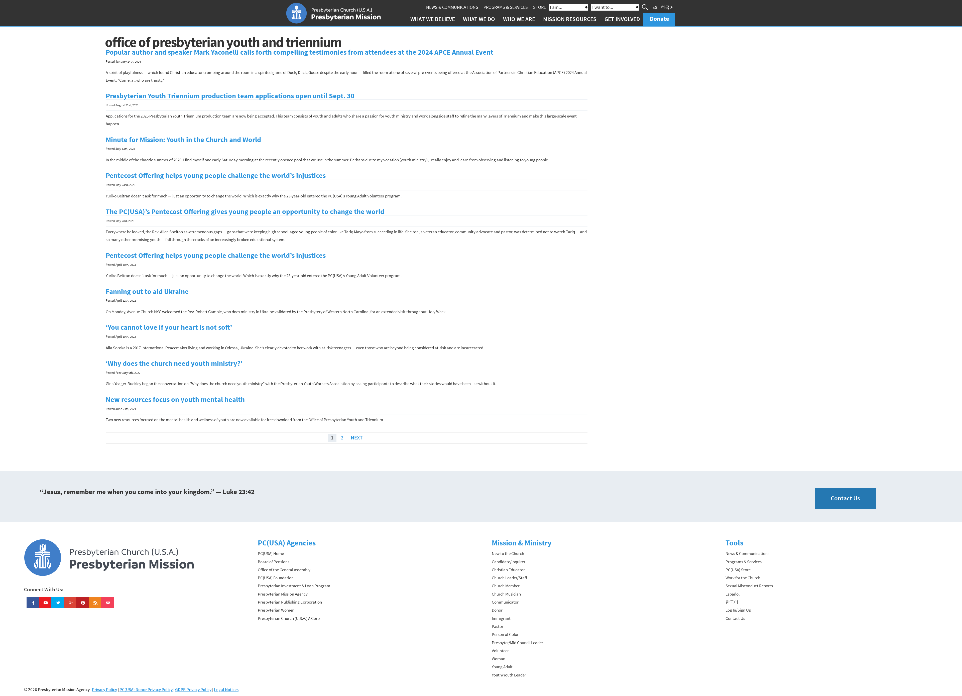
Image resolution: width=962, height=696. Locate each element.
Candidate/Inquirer (508, 561)
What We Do (479, 19)
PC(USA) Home (271, 553)
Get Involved (622, 19)
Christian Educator (508, 569)
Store (539, 7)
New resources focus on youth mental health (175, 399)
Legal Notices (226, 689)
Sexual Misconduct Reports (749, 586)
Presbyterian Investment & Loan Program (294, 586)
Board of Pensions (273, 561)
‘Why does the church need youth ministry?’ (174, 363)
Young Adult (502, 666)
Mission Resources (569, 19)
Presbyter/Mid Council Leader (517, 642)
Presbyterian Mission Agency (283, 594)
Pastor (497, 626)
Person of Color (505, 634)
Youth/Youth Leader (509, 675)
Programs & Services (506, 7)
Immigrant (501, 618)
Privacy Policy (104, 689)
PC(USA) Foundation (276, 578)
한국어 (667, 7)
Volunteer (500, 650)
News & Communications (452, 7)
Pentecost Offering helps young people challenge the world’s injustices (216, 175)
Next (357, 437)
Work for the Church (743, 578)
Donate (659, 19)
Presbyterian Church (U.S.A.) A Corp (289, 618)
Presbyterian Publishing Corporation (290, 602)
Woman (498, 658)
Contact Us (845, 498)
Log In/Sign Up (738, 610)
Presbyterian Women (276, 610)
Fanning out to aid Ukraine (147, 291)
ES (655, 7)
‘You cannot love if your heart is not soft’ (169, 327)
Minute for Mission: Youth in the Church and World (183, 139)
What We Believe (432, 19)
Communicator (505, 602)
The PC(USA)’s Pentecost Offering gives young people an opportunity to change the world (245, 211)
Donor (497, 610)
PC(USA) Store (738, 569)
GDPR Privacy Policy (193, 689)
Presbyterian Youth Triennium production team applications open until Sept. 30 (230, 95)
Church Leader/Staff (509, 578)
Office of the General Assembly (284, 569)
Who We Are (519, 19)
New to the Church (508, 553)
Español (733, 594)
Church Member (506, 586)
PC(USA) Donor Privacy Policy (146, 689)
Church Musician (506, 594)
